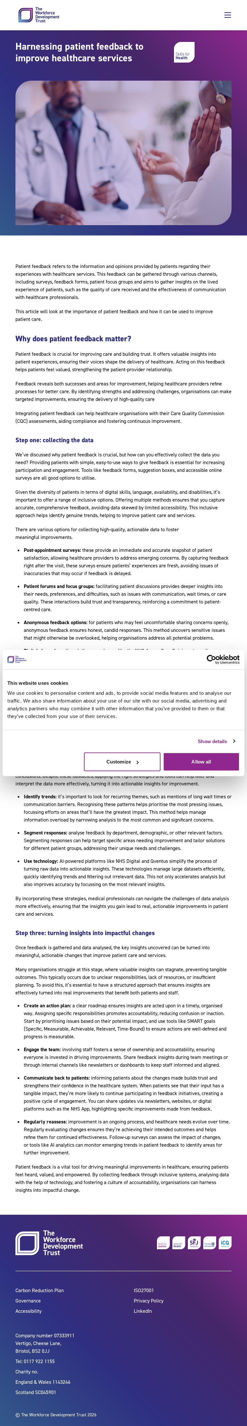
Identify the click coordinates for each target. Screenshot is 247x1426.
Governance (28, 1300)
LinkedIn (143, 1311)
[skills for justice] (163, 1242)
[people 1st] (209, 1242)
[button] (228, 15)
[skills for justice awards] (194, 1242)
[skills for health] (178, 1242)
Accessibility (28, 1311)
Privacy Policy (148, 1300)
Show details (212, 741)
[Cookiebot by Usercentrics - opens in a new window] (211, 659)
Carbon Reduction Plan (39, 1290)
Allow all (201, 761)
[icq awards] (225, 1242)
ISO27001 (144, 1290)
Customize (118, 761)
